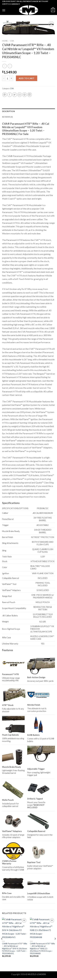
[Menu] (3, 10)
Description (8, 111)
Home (5, 41)
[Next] (55, 944)
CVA (12, 41)
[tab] (28, 111)
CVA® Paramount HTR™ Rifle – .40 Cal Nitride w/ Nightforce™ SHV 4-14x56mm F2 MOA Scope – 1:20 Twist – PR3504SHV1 (14, 948)
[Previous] (2, 944)
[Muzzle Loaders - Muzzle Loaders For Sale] (28, 10)
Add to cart (26, 78)
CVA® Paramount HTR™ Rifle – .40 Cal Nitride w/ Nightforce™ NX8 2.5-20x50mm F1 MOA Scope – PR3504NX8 (42, 948)
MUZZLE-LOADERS (37, 974)
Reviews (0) (7, 117)
